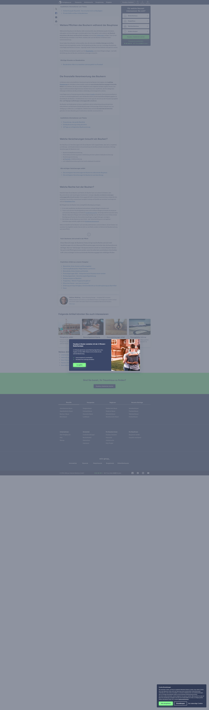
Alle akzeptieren (166, 703)
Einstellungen (180, 703)
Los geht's (79, 365)
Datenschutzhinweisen (184, 699)
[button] (138, 341)
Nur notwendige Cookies (195, 703)
